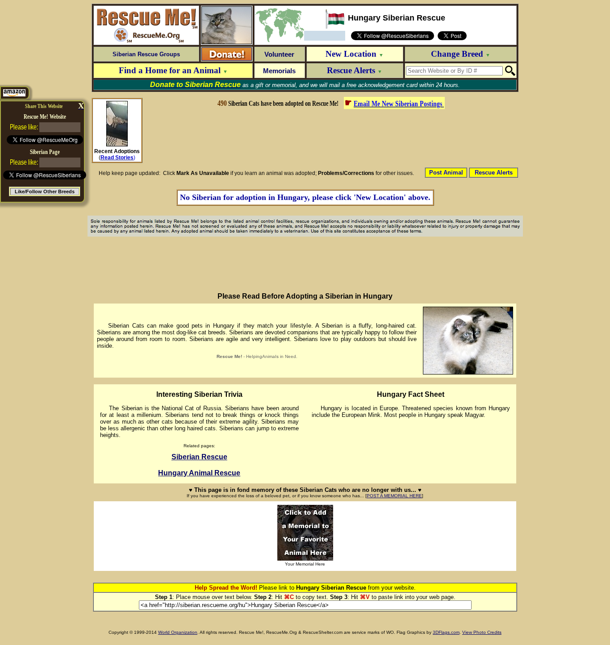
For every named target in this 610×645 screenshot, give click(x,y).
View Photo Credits (481, 632)
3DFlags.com (446, 632)
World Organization (177, 632)
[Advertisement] (330, 137)
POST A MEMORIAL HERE (394, 495)
